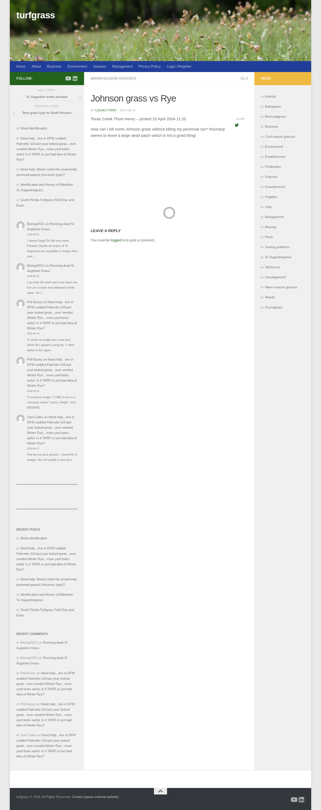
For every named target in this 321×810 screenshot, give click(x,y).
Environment (77, 66)
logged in (118, 240)
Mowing (270, 227)
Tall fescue (272, 267)
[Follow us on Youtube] (68, 78)
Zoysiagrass (274, 307)
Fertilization (273, 167)
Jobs (268, 207)
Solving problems (277, 247)
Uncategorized (275, 277)
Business (54, 66)
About (36, 66)
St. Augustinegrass (278, 257)
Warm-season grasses (113, 78)
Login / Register (179, 66)
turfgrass (35, 15)
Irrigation (271, 197)
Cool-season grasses (280, 136)
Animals (270, 96)
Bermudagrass (275, 116)
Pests (269, 237)
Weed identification (33, 128)
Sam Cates (35, 417)
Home (21, 66)
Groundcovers (275, 187)
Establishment (275, 156)
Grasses (99, 66)
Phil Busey (34, 302)
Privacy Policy (150, 66)
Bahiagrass (273, 106)
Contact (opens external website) (95, 797)
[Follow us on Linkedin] (75, 78)
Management (122, 66)
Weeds (270, 297)
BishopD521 (36, 224)
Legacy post (106, 110)
